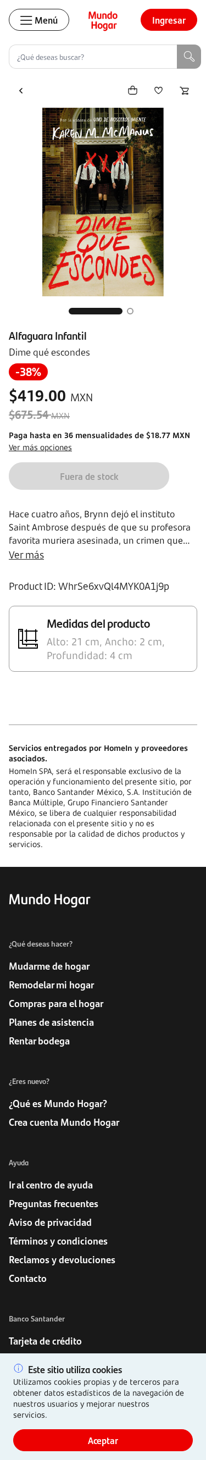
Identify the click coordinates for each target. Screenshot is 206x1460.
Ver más (26, 554)
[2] (130, 311)
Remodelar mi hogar (51, 984)
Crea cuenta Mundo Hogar (64, 1122)
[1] (96, 311)
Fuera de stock (89, 476)
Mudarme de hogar (49, 966)
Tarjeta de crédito (45, 1341)
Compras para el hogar (56, 1003)
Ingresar (169, 19)
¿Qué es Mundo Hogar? (58, 1103)
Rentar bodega (39, 1040)
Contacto (28, 1278)
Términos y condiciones (58, 1241)
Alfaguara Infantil (48, 335)
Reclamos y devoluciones (62, 1259)
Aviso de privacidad (50, 1222)
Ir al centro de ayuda (51, 1184)
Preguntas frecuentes (53, 1203)
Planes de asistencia (51, 1022)
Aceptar (103, 1440)
